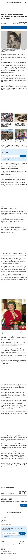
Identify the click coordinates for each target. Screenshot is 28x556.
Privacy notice (6, 159)
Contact (2, 519)
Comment (23, 505)
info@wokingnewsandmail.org (9, 553)
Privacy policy (4, 520)
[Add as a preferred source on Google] (15, 23)
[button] (2, 2)
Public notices (4, 523)
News (2, 11)
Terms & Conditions (5, 517)
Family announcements (6, 524)
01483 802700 (8, 551)
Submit (23, 156)
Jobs (2, 521)
